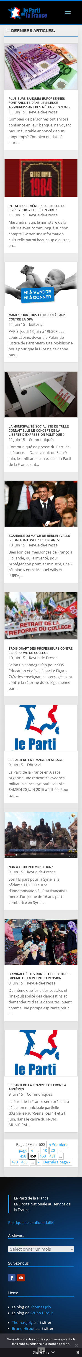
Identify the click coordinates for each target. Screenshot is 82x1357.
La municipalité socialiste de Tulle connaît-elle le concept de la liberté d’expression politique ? (39, 430)
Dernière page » (57, 1162)
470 (15, 1162)
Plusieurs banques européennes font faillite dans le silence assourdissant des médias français (39, 103)
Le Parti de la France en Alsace (36, 760)
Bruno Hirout (41, 1312)
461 (52, 1156)
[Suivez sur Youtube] (21, 1277)
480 (24, 1162)
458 (23, 1156)
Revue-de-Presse (43, 112)
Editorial (36, 324)
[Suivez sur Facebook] (11, 1277)
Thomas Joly (40, 1307)
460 (43, 1156)
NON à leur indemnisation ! (31, 867)
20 (53, 1150)
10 (45, 1150)
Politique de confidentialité (31, 1222)
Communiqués (41, 439)
